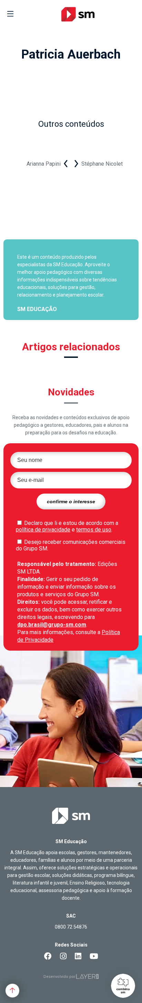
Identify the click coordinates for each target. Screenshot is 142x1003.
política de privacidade (43, 529)
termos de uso (93, 529)
